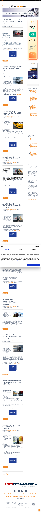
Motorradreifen (33, 501)
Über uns (25, 496)
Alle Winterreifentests (33, 146)
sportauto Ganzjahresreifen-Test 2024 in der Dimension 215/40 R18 (11, 382)
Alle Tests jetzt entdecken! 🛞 (33, 55)
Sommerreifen (7, 501)
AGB (14, 496)
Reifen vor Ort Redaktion (11, 25)
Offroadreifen (26, 501)
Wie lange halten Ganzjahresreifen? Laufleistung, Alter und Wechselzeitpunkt (33, 113)
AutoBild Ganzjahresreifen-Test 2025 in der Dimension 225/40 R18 (11, 205)
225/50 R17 (14, 507)
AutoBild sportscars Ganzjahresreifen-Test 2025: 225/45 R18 (11, 113)
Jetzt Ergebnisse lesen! (33, 34)
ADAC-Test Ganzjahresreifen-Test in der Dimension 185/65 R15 (12, 21)
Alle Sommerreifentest (33, 143)
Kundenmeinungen (9, 496)
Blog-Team (10, 493)
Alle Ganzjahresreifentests (34, 139)
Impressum (21, 496)
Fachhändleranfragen (25, 493)
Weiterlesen (5, 60)
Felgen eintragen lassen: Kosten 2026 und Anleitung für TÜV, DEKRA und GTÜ (33, 92)
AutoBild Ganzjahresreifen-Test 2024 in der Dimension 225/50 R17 (11, 427)
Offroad (32, 159)
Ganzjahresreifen (20, 501)
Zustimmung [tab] (7, 249)
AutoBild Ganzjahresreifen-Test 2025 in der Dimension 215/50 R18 (11, 158)
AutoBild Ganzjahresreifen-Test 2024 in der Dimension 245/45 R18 (11, 336)
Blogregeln (6, 493)
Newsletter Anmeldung (17, 493)
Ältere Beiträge (5, 474)
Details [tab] (20, 249)
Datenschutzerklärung (21, 260)
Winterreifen (14, 501)
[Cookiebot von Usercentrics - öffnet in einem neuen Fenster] (35, 246)
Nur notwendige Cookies (7, 264)
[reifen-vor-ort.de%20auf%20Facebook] (19, 491)
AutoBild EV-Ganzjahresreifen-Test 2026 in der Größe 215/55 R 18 (12, 68)
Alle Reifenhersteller (33, 493)
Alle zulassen (33, 264)
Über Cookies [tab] (34, 249)
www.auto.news (19, 94)
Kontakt (16, 496)
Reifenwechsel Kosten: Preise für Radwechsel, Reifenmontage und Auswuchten (33, 103)
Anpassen (20, 264)
